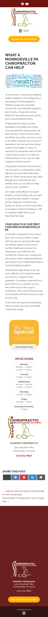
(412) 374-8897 (24, 455)
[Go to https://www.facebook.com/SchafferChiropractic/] (22, 4)
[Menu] (24, 613)
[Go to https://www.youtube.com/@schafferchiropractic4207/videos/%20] (26, 4)
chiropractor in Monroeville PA (20, 101)
